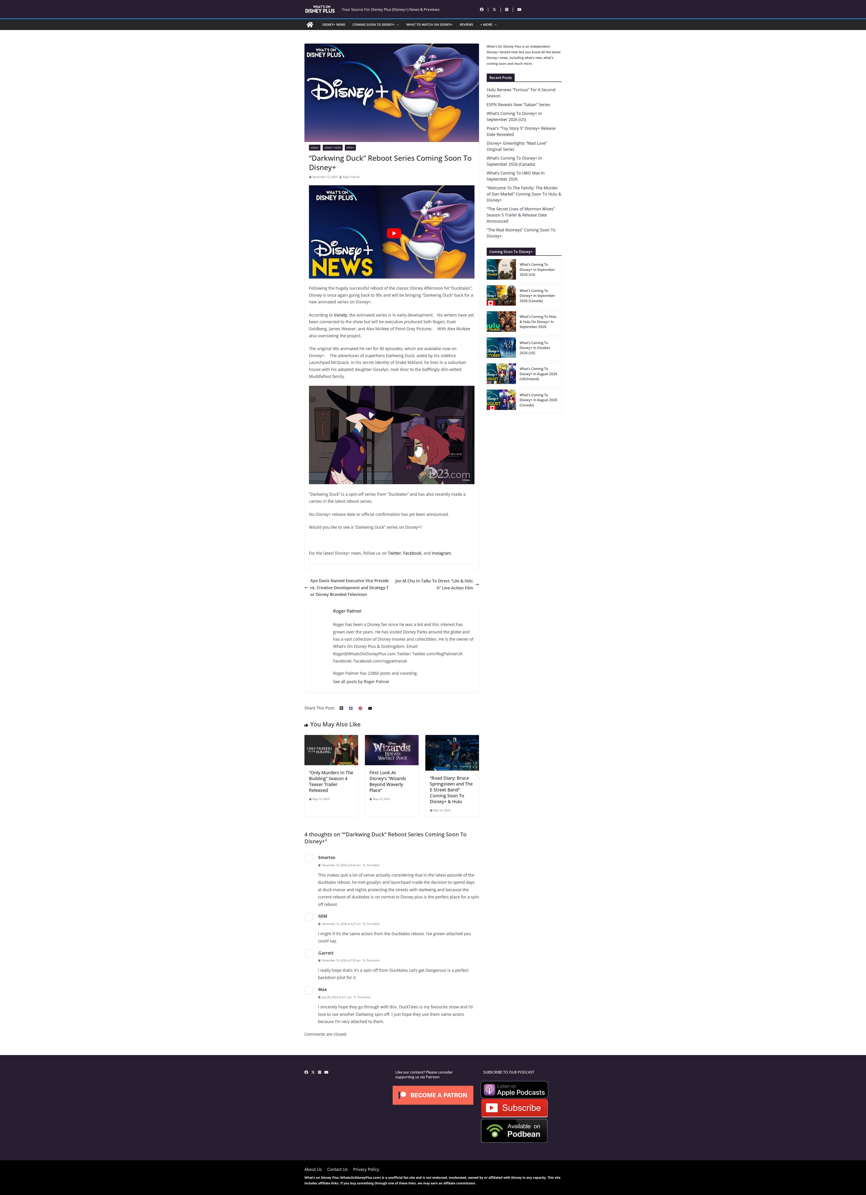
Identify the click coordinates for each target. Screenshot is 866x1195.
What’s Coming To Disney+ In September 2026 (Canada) (537, 295)
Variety (340, 315)
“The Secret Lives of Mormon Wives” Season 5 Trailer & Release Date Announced (521, 215)
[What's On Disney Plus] (309, 24)
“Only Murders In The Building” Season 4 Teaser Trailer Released (331, 781)
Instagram (441, 553)
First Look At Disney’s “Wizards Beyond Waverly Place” (387, 781)
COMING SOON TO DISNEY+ (373, 24)
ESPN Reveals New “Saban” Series (518, 104)
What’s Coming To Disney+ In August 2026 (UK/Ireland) (538, 373)
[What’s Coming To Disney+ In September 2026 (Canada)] (501, 297)
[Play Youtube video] (394, 233)
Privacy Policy (366, 1169)
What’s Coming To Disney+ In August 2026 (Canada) (538, 400)
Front (350, 147)
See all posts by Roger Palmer (361, 681)
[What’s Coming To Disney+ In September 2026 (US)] (501, 271)
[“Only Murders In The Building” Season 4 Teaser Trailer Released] (331, 738)
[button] (397, 24)
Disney (315, 147)
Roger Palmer (351, 177)
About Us (313, 1169)
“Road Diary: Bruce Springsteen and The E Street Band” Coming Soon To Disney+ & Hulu (451, 789)
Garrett (326, 953)
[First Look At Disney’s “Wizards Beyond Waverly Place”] (392, 738)
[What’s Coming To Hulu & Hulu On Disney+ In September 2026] (501, 323)
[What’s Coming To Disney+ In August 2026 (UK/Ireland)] (501, 375)
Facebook (412, 553)
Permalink (373, 865)
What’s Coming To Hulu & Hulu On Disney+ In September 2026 (538, 321)
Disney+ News (333, 147)
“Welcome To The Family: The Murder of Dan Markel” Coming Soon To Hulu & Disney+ (524, 194)
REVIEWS (466, 24)
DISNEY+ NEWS (333, 24)
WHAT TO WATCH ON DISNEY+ (429, 24)
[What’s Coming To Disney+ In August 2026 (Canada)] (501, 401)
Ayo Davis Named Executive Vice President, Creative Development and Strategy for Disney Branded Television (349, 587)
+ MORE (486, 24)
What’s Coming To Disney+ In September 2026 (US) (537, 269)
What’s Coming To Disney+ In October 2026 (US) (535, 347)
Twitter (394, 553)
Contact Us (337, 1169)
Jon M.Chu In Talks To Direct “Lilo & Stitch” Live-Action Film (434, 584)
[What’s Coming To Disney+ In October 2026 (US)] (501, 349)
